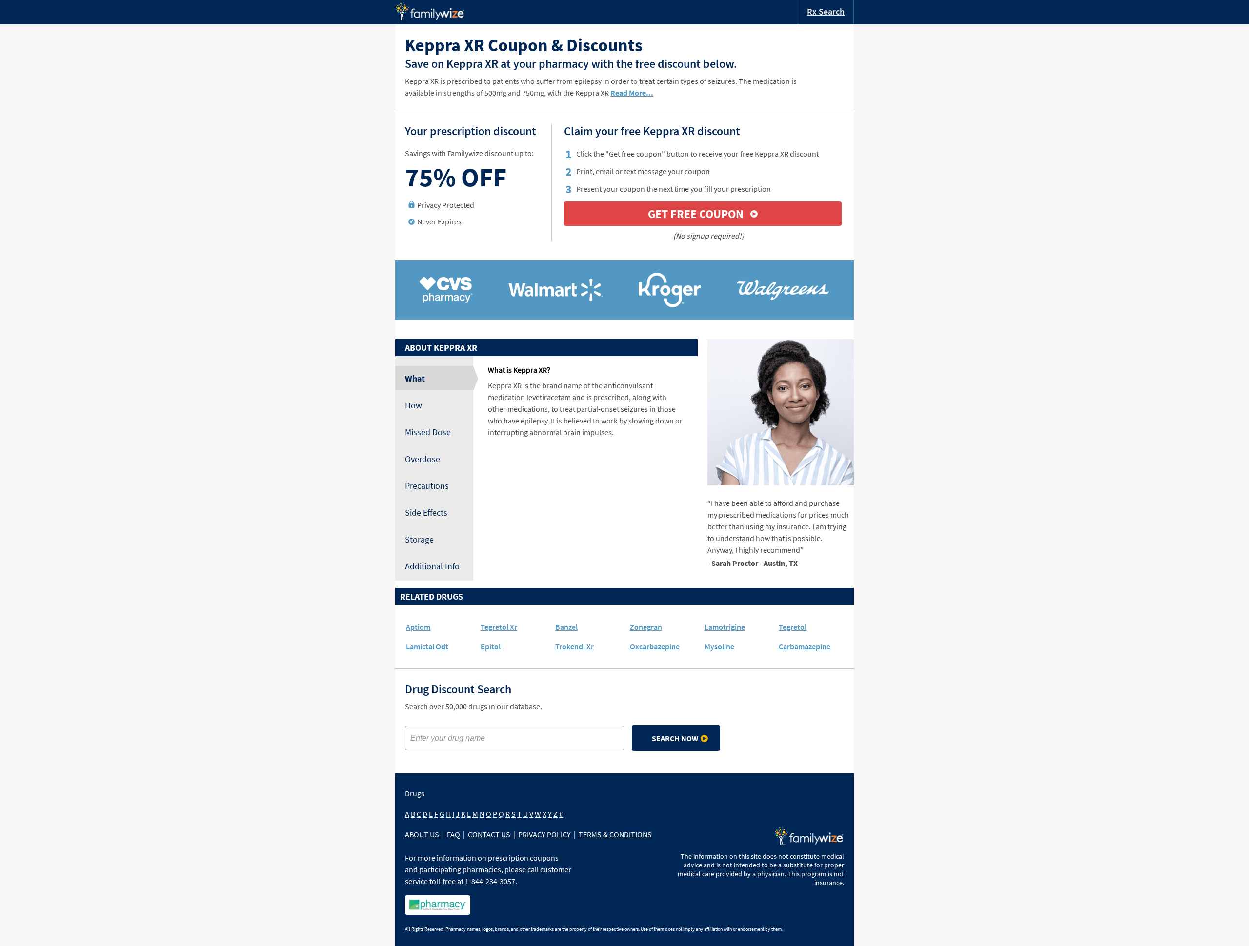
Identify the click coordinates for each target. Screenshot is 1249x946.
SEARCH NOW (675, 738)
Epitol (491, 646)
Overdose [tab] (422, 458)
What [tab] (415, 378)
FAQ (453, 834)
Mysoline (719, 646)
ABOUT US (422, 834)
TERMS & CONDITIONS (615, 834)
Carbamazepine (804, 646)
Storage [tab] (419, 539)
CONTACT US (489, 834)
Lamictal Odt (427, 646)
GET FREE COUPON (696, 213)
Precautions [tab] (427, 485)
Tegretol (792, 627)
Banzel (566, 627)
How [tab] (413, 405)
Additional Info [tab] (432, 566)
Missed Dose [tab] (428, 432)
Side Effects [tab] (426, 512)
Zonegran (646, 627)
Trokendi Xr (574, 646)
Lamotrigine (725, 627)
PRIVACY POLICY (544, 834)
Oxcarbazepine (655, 646)
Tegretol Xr (499, 627)
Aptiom (418, 627)
